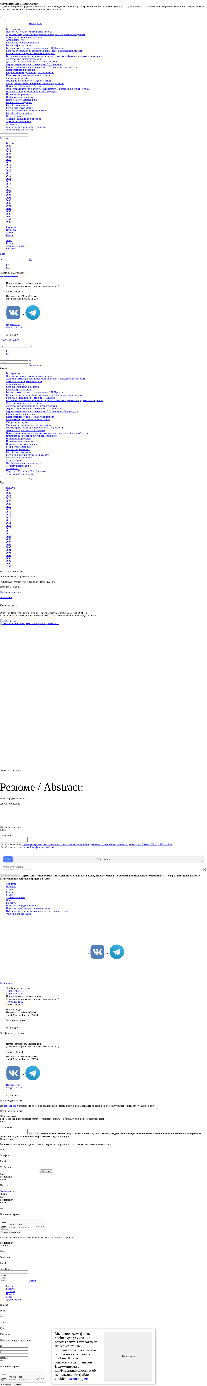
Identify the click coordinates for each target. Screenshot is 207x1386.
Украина (10, 1291)
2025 (8, 148)
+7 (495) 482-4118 (15, 991)
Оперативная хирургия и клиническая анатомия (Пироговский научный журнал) (48, 89)
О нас (9, 240)
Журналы (11, 227)
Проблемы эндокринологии (20, 97)
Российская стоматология (19, 108)
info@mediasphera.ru (16, 301)
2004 (8, 205)
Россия (32, 1280)
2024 (8, 151)
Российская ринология (18, 105)
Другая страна (13, 1299)
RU (30, 259)
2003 (8, 208)
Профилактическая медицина (21, 99)
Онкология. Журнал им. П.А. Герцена (25, 86)
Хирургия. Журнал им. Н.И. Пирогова (26, 127)
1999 (8, 219)
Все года (4, 138)
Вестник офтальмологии (19, 45)
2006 (8, 200)
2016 (8, 173)
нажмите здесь (78, 1379)
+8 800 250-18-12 (14, 1001)
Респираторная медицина (19, 102)
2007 (8, 197)
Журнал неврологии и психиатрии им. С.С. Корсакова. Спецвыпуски (42, 67)
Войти (4, 1194)
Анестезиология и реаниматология (24, 37)
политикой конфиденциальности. (37, 847)
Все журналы (35, 23)
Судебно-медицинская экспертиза (23, 118)
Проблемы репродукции (18, 94)
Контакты (11, 248)
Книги (9, 235)
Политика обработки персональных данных (29, 908)
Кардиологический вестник (20, 69)
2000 (8, 216)
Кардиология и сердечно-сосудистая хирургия (30, 72)
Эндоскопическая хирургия (20, 129)
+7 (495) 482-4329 (15, 993)
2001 (8, 214)
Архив (9, 232)
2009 (8, 192)
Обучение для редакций (18, 913)
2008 (8, 195)
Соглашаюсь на (13, 844)
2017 (8, 170)
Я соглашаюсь (128, 1356)
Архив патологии (15, 40)
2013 (8, 181)
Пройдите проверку (10, 876)
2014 (8, 178)
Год (30, 479)
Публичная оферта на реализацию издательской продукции (37, 911)
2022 (8, 156)
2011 (8, 186)
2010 (8, 189)
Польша (10, 1294)
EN (7, 265)
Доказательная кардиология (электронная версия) (31, 61)
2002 (8, 211)
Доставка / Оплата (15, 246)
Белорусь (10, 1288)
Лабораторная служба (17, 78)
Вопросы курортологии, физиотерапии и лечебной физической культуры (44, 50)
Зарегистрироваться (10, 1232)
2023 (8, 154)
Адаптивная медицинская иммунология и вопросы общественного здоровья (45, 34)
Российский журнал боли (19, 113)
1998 (8, 222)
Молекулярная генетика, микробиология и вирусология (35, 83)
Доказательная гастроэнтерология (23, 59)
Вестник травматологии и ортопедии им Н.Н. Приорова (35, 48)
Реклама (10, 243)
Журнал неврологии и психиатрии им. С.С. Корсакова (34, 64)
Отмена (17, 1384)
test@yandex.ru (10, 1105)
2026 (8, 146)
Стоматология (13, 116)
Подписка (11, 230)
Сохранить (6, 1384)
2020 (8, 162)
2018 (8, 167)
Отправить (34, 1133)
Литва (9, 1297)
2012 (8, 184)
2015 (8, 175)
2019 (8, 165)
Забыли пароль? (8, 1191)
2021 (8, 159)
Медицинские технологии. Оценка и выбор (29, 80)
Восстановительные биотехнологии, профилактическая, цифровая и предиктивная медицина (54, 56)
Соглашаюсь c (12, 847)
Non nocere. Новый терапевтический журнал (29, 31)
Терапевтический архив (18, 121)
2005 (8, 203)
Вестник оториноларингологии (22, 42)
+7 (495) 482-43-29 (9, 340)
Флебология (12, 124)
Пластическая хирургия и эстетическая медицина (31, 91)
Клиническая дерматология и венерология (28, 75)
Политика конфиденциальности (22, 905)
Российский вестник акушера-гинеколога (27, 110)
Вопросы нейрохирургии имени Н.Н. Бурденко (30, 53)
